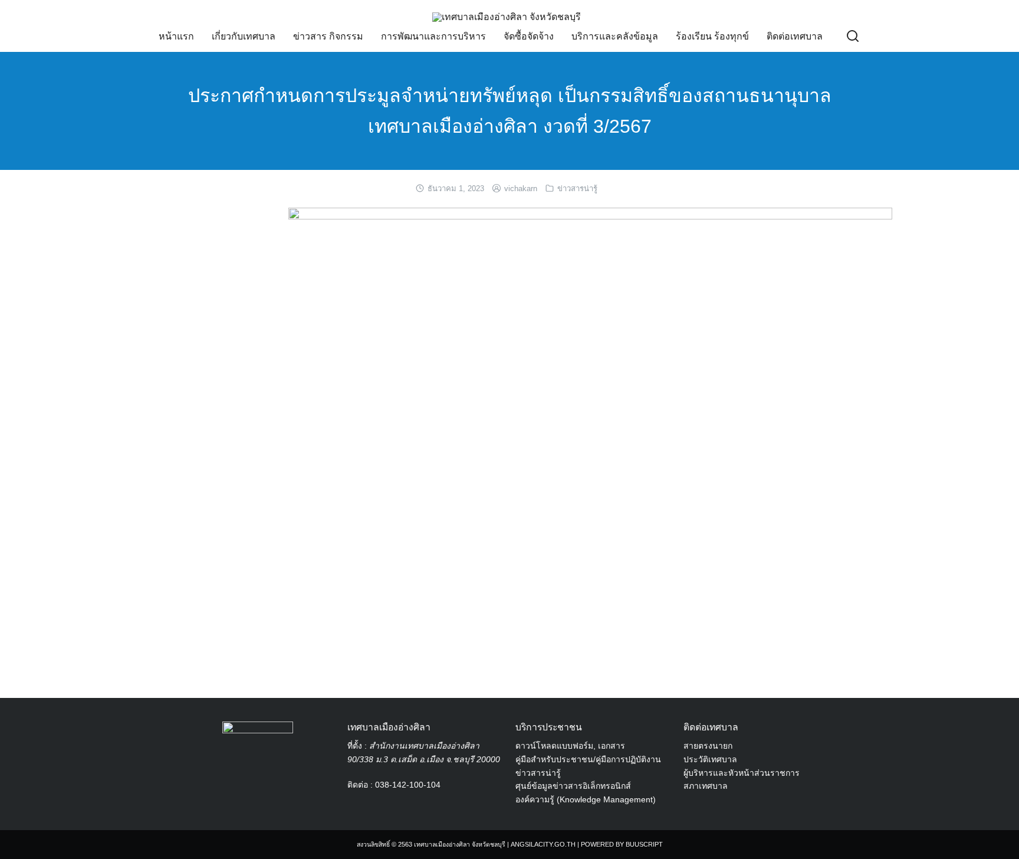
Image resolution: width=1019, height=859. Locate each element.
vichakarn (520, 188)
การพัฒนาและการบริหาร (433, 36)
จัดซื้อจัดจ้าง (529, 36)
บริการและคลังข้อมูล (614, 36)
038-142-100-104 (408, 784)
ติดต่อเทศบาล (795, 36)
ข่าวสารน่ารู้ (577, 188)
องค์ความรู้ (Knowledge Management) (585, 799)
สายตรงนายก (707, 745)
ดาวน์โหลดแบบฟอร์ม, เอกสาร (570, 745)
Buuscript (644, 844)
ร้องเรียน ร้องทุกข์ (712, 36)
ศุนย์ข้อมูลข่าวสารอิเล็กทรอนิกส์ (573, 786)
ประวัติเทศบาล (710, 759)
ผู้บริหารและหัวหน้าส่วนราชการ (741, 773)
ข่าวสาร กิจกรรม (328, 36)
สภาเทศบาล (705, 786)
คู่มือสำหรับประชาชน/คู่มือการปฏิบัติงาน (588, 759)
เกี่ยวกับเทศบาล (243, 36)
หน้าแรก (176, 36)
